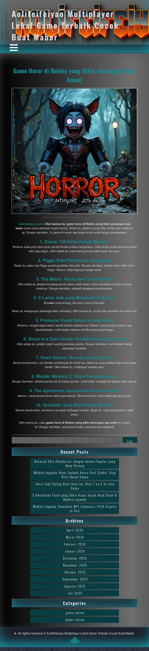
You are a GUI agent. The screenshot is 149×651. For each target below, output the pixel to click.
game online (75, 612)
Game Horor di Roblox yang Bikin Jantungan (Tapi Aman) (74, 75)
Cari (130, 441)
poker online (75, 619)
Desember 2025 (75, 558)
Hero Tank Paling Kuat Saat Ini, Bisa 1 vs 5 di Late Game (75, 486)
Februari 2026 (75, 544)
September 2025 (75, 579)
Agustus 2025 (75, 586)
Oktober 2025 (75, 572)
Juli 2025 (75, 593)
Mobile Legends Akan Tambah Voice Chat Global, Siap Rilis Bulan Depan (75, 474)
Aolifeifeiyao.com (30, 224)
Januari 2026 (75, 551)
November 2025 (75, 565)
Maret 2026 (75, 537)
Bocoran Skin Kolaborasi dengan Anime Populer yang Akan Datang (75, 463)
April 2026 (75, 530)
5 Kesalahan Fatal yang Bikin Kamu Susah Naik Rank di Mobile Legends (75, 497)
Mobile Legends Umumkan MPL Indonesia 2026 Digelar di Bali (75, 508)
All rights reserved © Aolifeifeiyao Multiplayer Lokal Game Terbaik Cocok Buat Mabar (76, 633)
